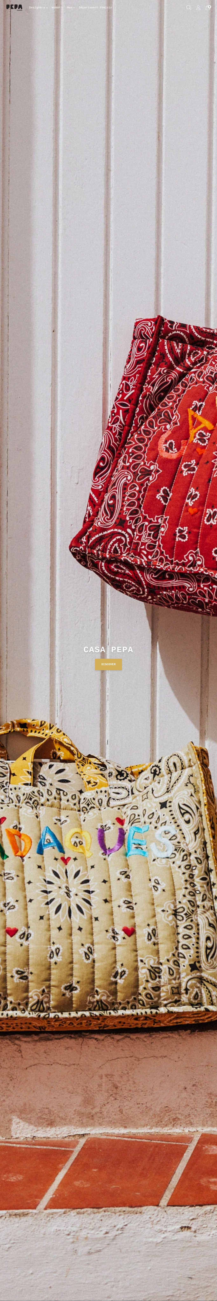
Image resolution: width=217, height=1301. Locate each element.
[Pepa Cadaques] (14, 7)
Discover (108, 664)
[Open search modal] (188, 7)
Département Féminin (95, 7)
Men (69, 7)
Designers (37, 7)
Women (56, 7)
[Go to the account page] (198, 7)
